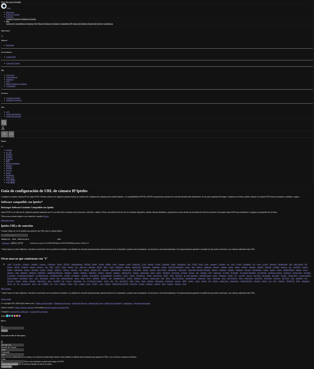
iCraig (238, 264)
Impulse (252, 267)
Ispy (275, 281)
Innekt (145, 270)
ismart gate (224, 281)
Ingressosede (116, 270)
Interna (101, 273)
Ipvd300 (56, 281)
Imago (164, 267)
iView (70, 284)
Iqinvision (77, 281)
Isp (270, 281)
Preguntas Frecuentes (142, 303)
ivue (101, 284)
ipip (162, 278)
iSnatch (257, 281)
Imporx (244, 267)
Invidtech (166, 273)
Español (9, 157)
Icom (201, 264)
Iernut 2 (40, 267)
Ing (80, 270)
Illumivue (119, 267)
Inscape (247, 270)
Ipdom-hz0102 (67, 278)
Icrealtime (247, 264)
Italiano (9, 166)
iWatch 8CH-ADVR (120, 284)
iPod (241, 278)
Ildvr (105, 267)
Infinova (58, 270)
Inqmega (239, 270)
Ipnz (223, 278)
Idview (10, 267)
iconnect (213, 264)
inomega (222, 270)
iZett (163, 284)
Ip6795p (178, 276)
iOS (210, 273)
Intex (153, 273)
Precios (46, 216)
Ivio (75, 284)
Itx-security (25, 284)
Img (193, 267)
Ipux (49, 281)
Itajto (298, 281)
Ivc (51, 284)
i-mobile (34, 264)
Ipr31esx (277, 278)
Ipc (236, 276)
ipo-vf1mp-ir (232, 278)
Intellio (76, 273)
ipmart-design (191, 278)
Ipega (77, 278)
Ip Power (287, 273)
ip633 (166, 276)
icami (128, 264)
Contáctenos (108, 24)
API (70, 24)
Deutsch (9, 155)
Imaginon (156, 267)
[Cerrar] (2, 36)
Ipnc (209, 278)
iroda (143, 281)
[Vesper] (19, 316)
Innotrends (172, 270)
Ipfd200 (96, 278)
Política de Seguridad (113, 303)
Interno (136, 273)
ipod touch (249, 278)
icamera (121, 264)
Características (20, 24)
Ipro (292, 278)
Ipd (58, 278)
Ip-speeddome (106, 276)
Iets (46, 267)
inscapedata (256, 270)
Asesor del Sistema (80, 24)
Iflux (51, 267)
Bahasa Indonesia (13, 163)
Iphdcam (137, 278)
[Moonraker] (10, 316)
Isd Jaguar (169, 281)
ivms (88, 284)
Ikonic (99, 267)
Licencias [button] (9, 17)
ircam (106, 281)
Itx (18, 284)
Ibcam (101, 264)
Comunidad (64, 24)
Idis (290, 264)
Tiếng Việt (10, 177)
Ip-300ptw (76, 276)
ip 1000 (226, 273)
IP (2, 343)
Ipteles (18, 281)
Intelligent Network (55, 273)
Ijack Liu (83, 267)
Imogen (216, 267)
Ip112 (126, 276)
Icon (206, 264)
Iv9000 (45, 284)
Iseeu (198, 281)
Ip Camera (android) (248, 273)
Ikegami (92, 267)
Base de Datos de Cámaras (49, 24)
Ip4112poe (157, 276)
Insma (265, 270)
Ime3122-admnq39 (175, 267)
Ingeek (86, 270)
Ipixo (168, 278)
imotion (224, 267)
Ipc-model (266, 276)
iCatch (157, 264)
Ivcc (56, 284)
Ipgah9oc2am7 (119, 278)
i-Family (26, 264)
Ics (254, 264)
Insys (305, 270)
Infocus (66, 270)
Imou (231, 267)
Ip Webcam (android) (25, 276)
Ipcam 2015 (293, 276)
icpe (232, 264)
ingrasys (105, 270)
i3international (76, 264)
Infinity (50, 270)
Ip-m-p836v (94, 276)
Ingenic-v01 (95, 270)
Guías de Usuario (13, 14)
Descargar (10, 12)
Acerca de (10, 24)
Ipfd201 (104, 278)
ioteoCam (217, 273)
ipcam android (305, 276)
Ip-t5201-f (118, 276)
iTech (9, 284)
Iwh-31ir (133, 284)
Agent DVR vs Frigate (39, 312)
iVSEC (95, 284)
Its (14, 284)
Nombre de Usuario (8, 347)
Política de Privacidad (44, 303)
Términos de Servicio (62, 303)
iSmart (215, 281)
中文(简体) (10, 180)
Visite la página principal (24, 307)
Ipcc (31, 278)
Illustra (127, 267)
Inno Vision (161, 270)
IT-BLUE (290, 281)
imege (187, 267)
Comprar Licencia (13, 19)
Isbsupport (159, 281)
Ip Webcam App (42, 276)
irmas (137, 281)
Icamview (136, 264)
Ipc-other (275, 276)
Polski (8, 173)
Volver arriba (6, 299)
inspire (272, 270)
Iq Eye (69, 281)
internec (117, 273)
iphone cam (154, 278)
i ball (9, 264)
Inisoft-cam (127, 270)
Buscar (4, 331)
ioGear (191, 273)
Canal (3, 359)
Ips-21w (10, 281)
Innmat (152, 270)
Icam (114, 264)
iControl (222, 264)
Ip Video (307, 273)
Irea (111, 281)
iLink (111, 267)
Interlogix (92, 273)
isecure (177, 281)
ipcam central (12, 278)
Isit (209, 281)
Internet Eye (126, 273)
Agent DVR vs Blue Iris (19, 312)
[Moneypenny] (15, 316)
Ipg (110, 278)
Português (10, 175)
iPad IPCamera (205, 276)
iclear (173, 264)
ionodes (204, 273)
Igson (64, 267)
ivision (81, 284)
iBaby (94, 264)
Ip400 (149, 276)
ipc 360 (242, 276)
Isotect (264, 281)
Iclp (188, 264)
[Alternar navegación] (11, 134)
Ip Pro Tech (297, 273)
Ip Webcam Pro (56, 276)
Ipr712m (285, 278)
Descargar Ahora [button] (7, 220)
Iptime (25, 281)
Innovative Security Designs (199, 270)
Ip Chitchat (262, 273)
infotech (74, 270)
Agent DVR (11, 57)
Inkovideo (137, 270)
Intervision (145, 273)
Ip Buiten (234, 273)
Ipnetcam (216, 278)
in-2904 (276, 267)
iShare (204, 281)
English (9, 150)
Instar (279, 270)
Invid (159, 273)
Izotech (170, 284)
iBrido (108, 264)
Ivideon (63, 284)
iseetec (191, 281)
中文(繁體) (10, 182)
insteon (298, 270)
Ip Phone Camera (275, 273)
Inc (290, 267)
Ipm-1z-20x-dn (178, 278)
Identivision (282, 264)
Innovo (214, 270)
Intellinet (68, 273)
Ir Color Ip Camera (94, 281)
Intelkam (32, 273)
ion (197, 273)
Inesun (26, 270)
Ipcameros (23, 278)
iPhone (145, 278)
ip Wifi (67, 276)
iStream (281, 281)
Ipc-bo (249, 276)
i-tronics (42, 264)
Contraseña (5, 352)
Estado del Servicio (95, 24)
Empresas (30, 24)
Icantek (150, 264)
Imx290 (268, 267)
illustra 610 (136, 267)
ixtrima (157, 284)
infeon (42, 270)
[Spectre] (7, 316)
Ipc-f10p (257, 276)
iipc (76, 267)
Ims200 (260, 267)
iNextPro (34, 270)
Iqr (84, 281)
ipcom (52, 278)
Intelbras (24, 273)
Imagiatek (146, 267)
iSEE (184, 281)
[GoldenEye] (17, 316)
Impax (237, 267)
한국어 (9, 171)
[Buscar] (4, 123)
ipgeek (129, 278)
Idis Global (298, 264)
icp (228, 264)
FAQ (36, 24)
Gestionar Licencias (28, 19)
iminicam (207, 267)
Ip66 (171, 276)
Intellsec (84, 273)
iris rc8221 (124, 281)
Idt (306, 264)
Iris (116, 281)
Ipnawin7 (201, 278)
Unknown (6, 243)
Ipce (36, 278)
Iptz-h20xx (41, 281)
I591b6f (87, 264)
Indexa (305, 267)
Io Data (184, 273)
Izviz (184, 284)
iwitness (149, 284)
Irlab (131, 281)
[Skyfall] (12, 316)
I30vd (59, 264)
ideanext (273, 264)
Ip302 (132, 276)
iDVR (17, 267)
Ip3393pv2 (140, 276)
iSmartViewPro (246, 281)
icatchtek (165, 264)
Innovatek (182, 270)
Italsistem (305, 281)
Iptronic (32, 281)
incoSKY (297, 267)
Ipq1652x (258, 278)
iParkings (222, 276)
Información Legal (96, 303)
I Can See (17, 264)
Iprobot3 (299, 278)
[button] (3, 130)
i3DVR (66, 264)
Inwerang (175, 273)
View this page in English (11, 2)
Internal (109, 273)
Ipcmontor (44, 278)
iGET (57, 267)
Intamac (10, 273)
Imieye (199, 267)
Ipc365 (283, 276)
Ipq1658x (268, 278)
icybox (265, 264)
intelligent (42, 273)
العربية (8, 152)
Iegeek (32, 267)
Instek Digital (288, 270)
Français (9, 159)
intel (17, 273)
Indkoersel (18, 270)
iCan (144, 264)
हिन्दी (8, 161)
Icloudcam (181, 264)
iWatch (107, 284)
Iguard (70, 267)
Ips (306, 278)
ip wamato (11, 276)
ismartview (234, 281)
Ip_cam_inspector (191, 276)
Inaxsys (284, 267)
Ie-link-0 (24, 267)
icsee (259, 264)
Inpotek (231, 270)
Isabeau (150, 281)
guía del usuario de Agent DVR (56, 307)
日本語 (9, 168)
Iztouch (178, 284)
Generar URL (6, 367)
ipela (83, 278)
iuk (39, 284)
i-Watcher (51, 264)
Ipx (63, 281)
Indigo (9, 270)
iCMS (194, 264)
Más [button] (7, 21)
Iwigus (141, 284)
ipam (215, 276)
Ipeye (88, 278)
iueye (34, 284)
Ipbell (230, 276)
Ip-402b (85, 276)
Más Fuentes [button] (6, 289)
